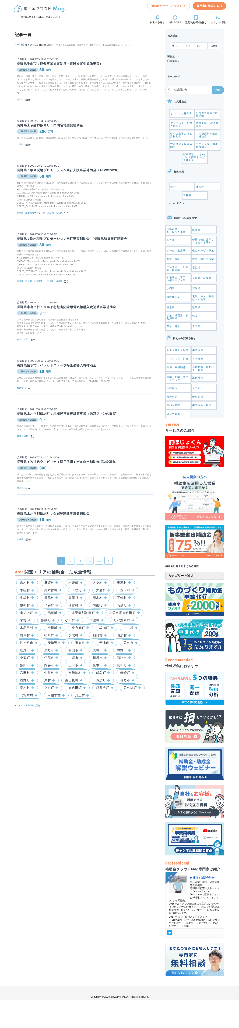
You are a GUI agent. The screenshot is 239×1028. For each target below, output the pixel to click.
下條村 (122, 597)
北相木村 (26, 695)
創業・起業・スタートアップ (177, 378)
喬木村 (25, 582)
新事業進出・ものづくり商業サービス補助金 (194, 157)
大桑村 (98, 582)
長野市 (125, 680)
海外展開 (172, 396)
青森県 (187, 195)
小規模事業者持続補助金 (207, 114)
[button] (218, 90)
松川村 (49, 635)
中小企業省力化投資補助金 (181, 135)
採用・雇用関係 (176, 367)
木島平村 (26, 627)
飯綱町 (46, 620)
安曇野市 (54, 642)
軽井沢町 (102, 688)
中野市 (122, 650)
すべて (175, 46)
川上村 (80, 695)
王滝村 (122, 582)
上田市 (73, 665)
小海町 (25, 657)
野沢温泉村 (122, 620)
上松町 (77, 590)
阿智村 (73, 605)
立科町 (49, 688)
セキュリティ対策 (177, 350)
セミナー (201, 46)
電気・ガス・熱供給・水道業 (203, 298)
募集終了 (175, 61)
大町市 (98, 650)
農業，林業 (173, 326)
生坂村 (25, 597)
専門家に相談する (208, 5)
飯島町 (101, 673)
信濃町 (94, 620)
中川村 (49, 673)
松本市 (98, 665)
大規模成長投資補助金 (181, 145)
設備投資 (197, 377)
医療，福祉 (173, 259)
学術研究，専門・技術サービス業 (177, 279)
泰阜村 (49, 597)
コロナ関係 (173, 413)
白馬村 (25, 635)
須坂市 (98, 657)
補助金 (214, 46)
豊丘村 (125, 590)
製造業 (171, 307)
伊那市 (49, 657)
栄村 (23, 620)
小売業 (171, 288)
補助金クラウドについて (167, 5)
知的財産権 (173, 405)
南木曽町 (51, 590)
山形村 (122, 635)
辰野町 (25, 680)
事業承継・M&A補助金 (207, 124)
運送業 (196, 288)
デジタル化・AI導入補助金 (181, 124)
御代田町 (75, 688)
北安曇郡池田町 (83, 612)
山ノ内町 (26, 612)
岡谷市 (49, 665)
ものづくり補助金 (181, 113)
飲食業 (196, 229)
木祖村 (25, 590)
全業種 (196, 326)
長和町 (122, 665)
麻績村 (49, 582)
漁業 (195, 316)
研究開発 (197, 396)
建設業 (196, 307)
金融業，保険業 (201, 278)
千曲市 (104, 642)
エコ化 (196, 388)
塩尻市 (25, 650)
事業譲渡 (197, 350)
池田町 (53, 612)
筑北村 (73, 635)
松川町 (53, 627)
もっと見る (175, 203)
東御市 (80, 642)
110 (99, 560)
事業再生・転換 (201, 405)
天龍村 (73, 597)
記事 (188, 46)
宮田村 (25, 673)
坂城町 (104, 627)
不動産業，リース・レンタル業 (176, 231)
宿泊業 (196, 267)
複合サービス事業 (203, 250)
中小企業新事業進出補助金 (207, 135)
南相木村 (54, 695)
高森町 (122, 605)
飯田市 (25, 665)
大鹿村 (101, 590)
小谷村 (128, 627)
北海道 (200, 186)
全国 (173, 186)
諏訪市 (122, 657)
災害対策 (197, 358)
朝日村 (98, 635)
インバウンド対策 (177, 358)
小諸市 (73, 657)
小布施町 (78, 627)
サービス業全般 (176, 250)
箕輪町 (125, 673)
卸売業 (171, 240)
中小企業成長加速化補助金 (207, 145)
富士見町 (71, 680)
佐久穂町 (130, 688)
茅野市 (49, 650)
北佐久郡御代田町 (122, 612)
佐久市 (128, 642)
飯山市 (73, 650)
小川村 (70, 620)
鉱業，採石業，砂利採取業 (177, 317)
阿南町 (98, 605)
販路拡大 (172, 388)
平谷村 (49, 605)
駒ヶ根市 (26, 642)
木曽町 (73, 582)
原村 (47, 680)
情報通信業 (173, 297)
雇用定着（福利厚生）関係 (203, 368)
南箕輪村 (75, 673)
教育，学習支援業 (203, 259)
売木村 (98, 597)
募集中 (173, 56)
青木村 (25, 688)
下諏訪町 (99, 680)
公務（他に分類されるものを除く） (203, 241)
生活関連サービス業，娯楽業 (177, 268)
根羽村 (25, 605)
